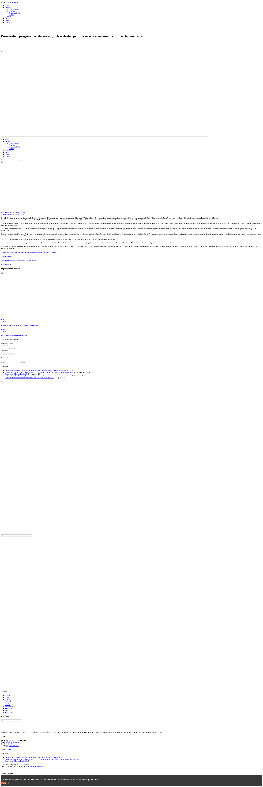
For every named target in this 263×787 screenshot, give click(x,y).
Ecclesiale (8, 701)
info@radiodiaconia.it (13, 742)
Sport (6, 710)
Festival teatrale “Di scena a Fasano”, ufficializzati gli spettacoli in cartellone (29, 378)
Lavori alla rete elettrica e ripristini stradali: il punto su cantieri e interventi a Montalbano (33, 370)
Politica (7, 705)
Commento (4, 350)
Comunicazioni (14, 746)
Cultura (7, 699)
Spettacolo (8, 708)
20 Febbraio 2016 (6, 213)
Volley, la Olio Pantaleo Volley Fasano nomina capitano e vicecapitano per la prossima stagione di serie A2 (39, 376)
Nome (3, 344)
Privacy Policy (6, 749)
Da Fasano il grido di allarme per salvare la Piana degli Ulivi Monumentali (19, 325)
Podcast (7, 703)
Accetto (3, 783)
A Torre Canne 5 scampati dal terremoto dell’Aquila (14, 335)
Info (8, 783)
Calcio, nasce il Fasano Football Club (17, 374)
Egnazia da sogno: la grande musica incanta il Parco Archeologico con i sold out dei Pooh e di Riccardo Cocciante (42, 372)
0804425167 (8, 744)
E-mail (3, 346)
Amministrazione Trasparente (34, 766)
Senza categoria (10, 706)
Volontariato (9, 712)
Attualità (3, 321)
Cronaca (7, 697)
